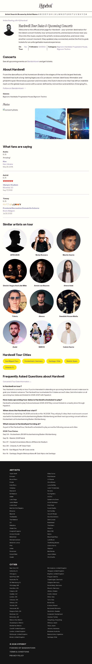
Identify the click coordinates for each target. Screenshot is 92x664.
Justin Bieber (14, 502)
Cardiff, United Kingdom (17, 628)
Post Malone (51, 476)
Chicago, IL (13, 574)
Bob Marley (51, 551)
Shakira (50, 528)
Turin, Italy (50, 600)
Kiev (5, 161)
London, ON (13, 597)
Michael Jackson (15, 540)
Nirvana (50, 491)
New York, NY (14, 568)
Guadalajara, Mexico (16, 623)
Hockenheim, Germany (34, 361)
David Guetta (51, 508)
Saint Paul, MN (14, 577)
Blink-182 (50, 531)
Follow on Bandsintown (13, 88)
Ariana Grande (14, 534)
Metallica (13, 525)
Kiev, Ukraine (8, 164)
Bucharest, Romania (53, 608)
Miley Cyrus (51, 473)
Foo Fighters (51, 494)
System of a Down (53, 499)
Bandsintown (33, 61)
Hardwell (23, 20)
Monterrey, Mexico (15, 625)
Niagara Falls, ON (15, 611)
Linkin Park (13, 505)
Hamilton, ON (14, 588)
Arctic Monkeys (52, 502)
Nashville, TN (14, 579)
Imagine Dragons (15, 531)
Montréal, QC (8, 187)
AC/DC (49, 496)
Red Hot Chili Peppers (16, 508)
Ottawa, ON (13, 602)
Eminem (12, 476)
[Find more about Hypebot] (46, 6)
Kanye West (13, 554)
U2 (11, 522)
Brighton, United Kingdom (55, 574)
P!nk (11, 545)
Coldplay (12, 488)
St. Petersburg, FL (15, 582)
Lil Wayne (50, 479)
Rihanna (12, 511)
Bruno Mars (13, 479)
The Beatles (13, 517)
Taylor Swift (13, 473)
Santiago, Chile (54, 361)
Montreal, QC (14, 614)
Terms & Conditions (19, 652)
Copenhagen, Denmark (55, 579)
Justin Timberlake (53, 488)
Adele (11, 496)
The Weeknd (14, 519)
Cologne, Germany (53, 582)
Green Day (13, 528)
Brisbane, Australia (53, 631)
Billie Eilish (13, 537)
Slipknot (50, 548)
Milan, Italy (51, 597)
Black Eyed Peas (52, 537)
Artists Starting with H (11, 20)
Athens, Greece (52, 591)
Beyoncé (12, 514)
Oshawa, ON (14, 600)
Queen (12, 557)
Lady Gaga (13, 499)
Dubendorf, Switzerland (55, 614)
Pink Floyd (50, 505)
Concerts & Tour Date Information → (17, 381)
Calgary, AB (13, 591)
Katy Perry (13, 485)
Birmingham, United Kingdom (57, 568)
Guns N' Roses (52, 514)
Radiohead (50, 522)
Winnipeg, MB (14, 585)
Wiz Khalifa (51, 557)
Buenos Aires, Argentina (55, 634)
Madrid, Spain (72, 361)
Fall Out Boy (51, 511)
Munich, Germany (53, 588)
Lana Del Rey (51, 485)
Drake (12, 482)
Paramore (13, 551)
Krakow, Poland (52, 605)
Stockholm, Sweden (53, 611)
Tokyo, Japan (51, 625)
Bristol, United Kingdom (17, 637)
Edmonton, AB (14, 617)
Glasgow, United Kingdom (55, 571)
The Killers (50, 525)
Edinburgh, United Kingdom (18, 634)
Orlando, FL (9, 367)
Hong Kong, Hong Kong (54, 620)
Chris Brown (51, 482)
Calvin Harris (51, 545)
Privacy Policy (17, 656)
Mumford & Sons (52, 517)
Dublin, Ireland (52, 594)
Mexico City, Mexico (16, 620)
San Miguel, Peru (11, 361)
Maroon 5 (13, 491)
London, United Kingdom (17, 631)
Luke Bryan (51, 540)
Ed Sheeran (13, 494)
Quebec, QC (13, 594)
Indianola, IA (14, 571)
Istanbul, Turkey (52, 617)
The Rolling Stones (53, 543)
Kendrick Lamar (15, 543)
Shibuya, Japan (52, 623)
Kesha (49, 534)
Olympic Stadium (10, 185)
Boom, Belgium (9, 211)
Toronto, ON (13, 605)
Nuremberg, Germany (54, 585)
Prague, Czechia (52, 577)
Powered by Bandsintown (22, 648)
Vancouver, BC (14, 608)
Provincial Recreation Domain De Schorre (21, 208)
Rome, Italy (50, 602)
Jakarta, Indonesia (53, 628)
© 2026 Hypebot (18, 644)
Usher (12, 548)
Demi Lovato (51, 519)
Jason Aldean (51, 554)
